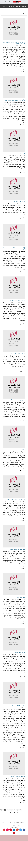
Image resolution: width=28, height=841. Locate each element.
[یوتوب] (10, 829)
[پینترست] (14, 833)
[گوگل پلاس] (17, 829)
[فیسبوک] (24, 829)
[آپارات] (7, 829)
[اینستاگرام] (4, 829)
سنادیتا (14, 825)
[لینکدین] (14, 829)
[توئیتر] (20, 829)
